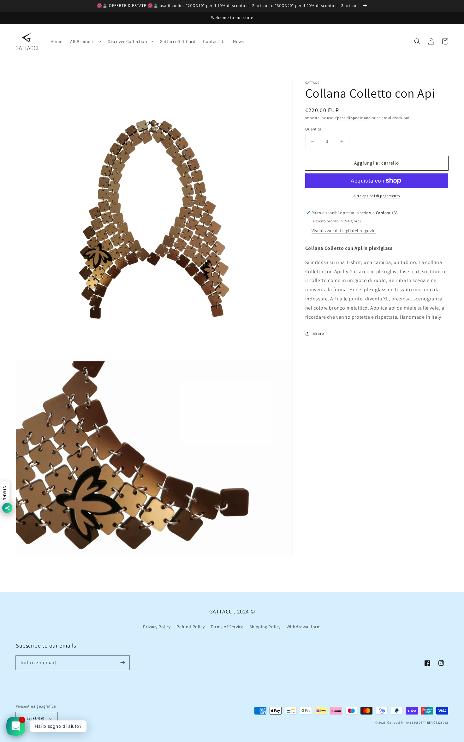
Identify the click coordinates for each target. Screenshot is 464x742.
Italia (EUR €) (33, 718)
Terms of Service (227, 627)
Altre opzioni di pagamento (377, 195)
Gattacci (393, 723)
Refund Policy (190, 627)
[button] (417, 41)
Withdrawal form (304, 627)
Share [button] (318, 333)
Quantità (313, 129)
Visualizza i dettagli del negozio (344, 230)
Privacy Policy (156, 627)
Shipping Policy (265, 627)
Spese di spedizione (353, 117)
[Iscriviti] (122, 663)
